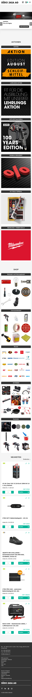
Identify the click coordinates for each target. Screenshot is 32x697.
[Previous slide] (1, 24)
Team (2, 662)
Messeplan (3, 661)
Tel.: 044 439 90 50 (5, 650)
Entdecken (27, 459)
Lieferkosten (4, 673)
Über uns (3, 664)
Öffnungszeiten (4, 658)
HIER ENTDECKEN (24, 26)
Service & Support (5, 670)
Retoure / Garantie (5, 675)
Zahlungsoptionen (5, 672)
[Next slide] (31, 24)
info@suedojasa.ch (5, 654)
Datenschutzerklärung (6, 678)
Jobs (2, 665)
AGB (2, 676)
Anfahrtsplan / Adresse (6, 659)
